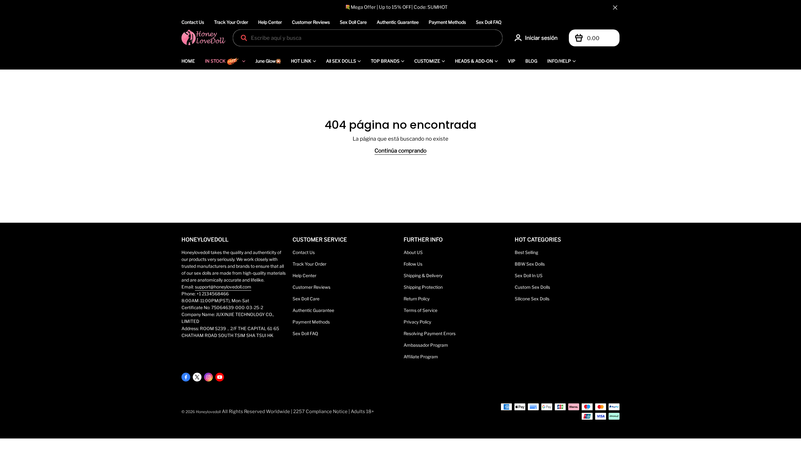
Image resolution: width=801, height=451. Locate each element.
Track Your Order (231, 22)
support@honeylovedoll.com (223, 286)
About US (413, 252)
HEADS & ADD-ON (474, 61)
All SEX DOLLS (341, 61)
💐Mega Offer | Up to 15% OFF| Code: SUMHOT (396, 7)
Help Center (270, 22)
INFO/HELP (559, 61)
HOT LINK (301, 61)
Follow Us (413, 264)
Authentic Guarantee (398, 22)
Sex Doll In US (529, 275)
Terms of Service (420, 310)
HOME (188, 61)
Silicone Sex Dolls (532, 298)
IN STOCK (215, 61)
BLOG (531, 61)
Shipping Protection (423, 287)
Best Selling (526, 252)
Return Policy (417, 298)
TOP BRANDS (385, 61)
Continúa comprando (400, 151)
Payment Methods (447, 22)
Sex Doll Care (353, 22)
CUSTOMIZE (427, 61)
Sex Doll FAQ (489, 22)
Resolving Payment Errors (430, 333)
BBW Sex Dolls (530, 264)
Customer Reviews (311, 22)
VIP (511, 61)
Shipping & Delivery (423, 275)
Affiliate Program (421, 356)
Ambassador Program (426, 345)
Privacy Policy (417, 321)
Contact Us (192, 22)
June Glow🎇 (268, 61)
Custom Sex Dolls (532, 287)
